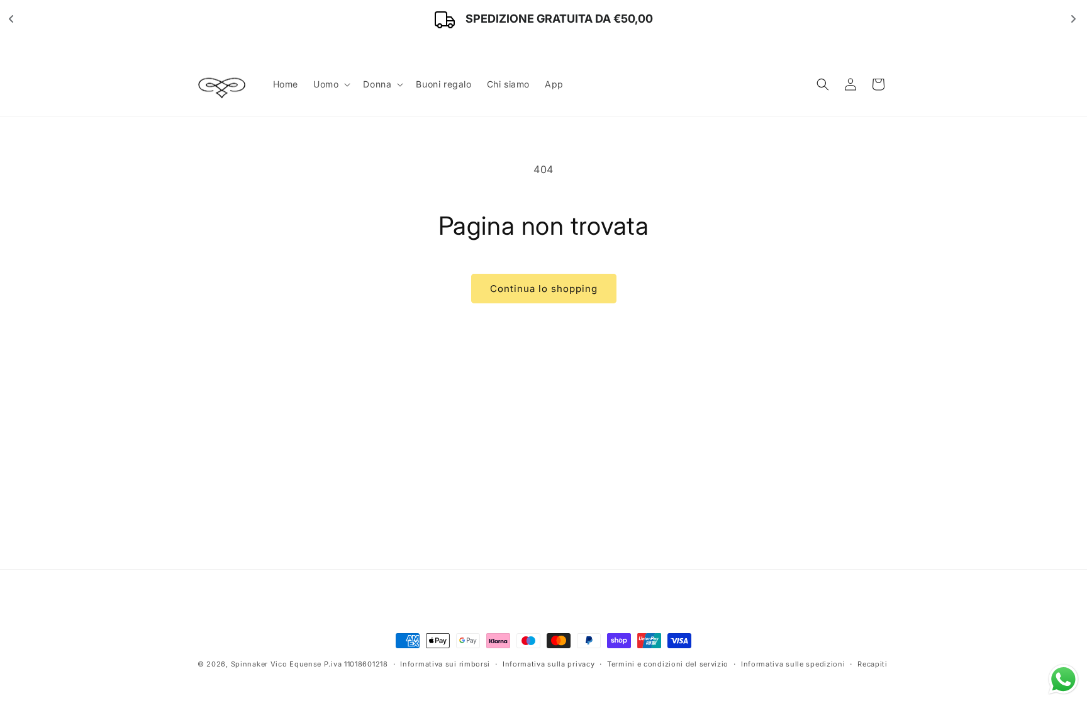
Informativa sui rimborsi (445, 663)
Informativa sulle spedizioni (793, 663)
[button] (330, 84)
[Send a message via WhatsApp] (1063, 679)
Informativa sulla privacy (549, 663)
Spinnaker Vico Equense (276, 664)
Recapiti (872, 663)
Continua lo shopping (544, 289)
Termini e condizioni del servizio (667, 663)
